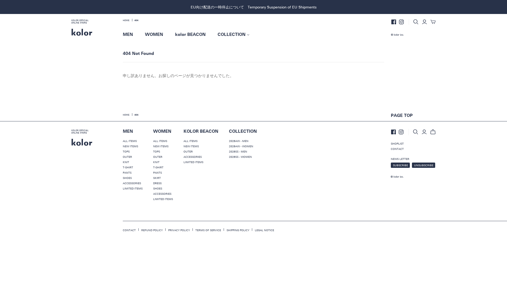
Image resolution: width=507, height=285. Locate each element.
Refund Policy (152, 230)
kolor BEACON (190, 34)
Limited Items (133, 188)
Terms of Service (208, 230)
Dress (157, 183)
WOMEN (154, 34)
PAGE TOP (402, 115)
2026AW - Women (241, 146)
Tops (126, 151)
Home (126, 20)
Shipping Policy (238, 230)
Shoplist (397, 143)
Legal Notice (264, 230)
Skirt (157, 178)
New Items (130, 146)
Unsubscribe (423, 165)
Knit (126, 162)
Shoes (127, 178)
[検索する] (416, 22)
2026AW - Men (238, 141)
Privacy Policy (179, 230)
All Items (130, 141)
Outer (127, 157)
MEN (128, 34)
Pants (127, 172)
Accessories (132, 183)
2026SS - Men (238, 151)
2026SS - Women (240, 157)
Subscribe (400, 165)
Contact (397, 149)
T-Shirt (128, 167)
